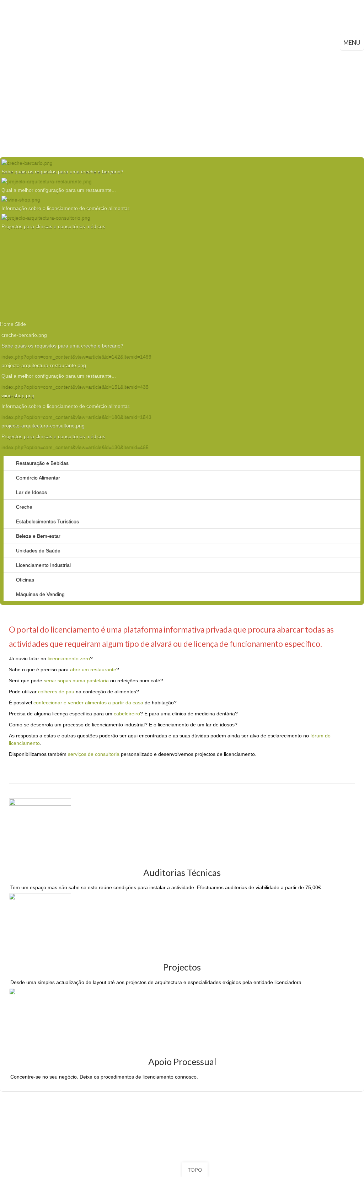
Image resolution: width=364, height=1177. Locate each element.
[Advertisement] (182, 104)
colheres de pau (56, 691)
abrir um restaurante (93, 669)
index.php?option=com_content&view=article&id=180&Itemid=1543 (76, 417)
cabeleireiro (127, 713)
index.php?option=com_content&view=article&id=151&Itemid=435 (75, 386)
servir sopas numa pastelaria (76, 680)
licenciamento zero (69, 658)
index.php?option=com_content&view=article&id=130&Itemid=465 (75, 447)
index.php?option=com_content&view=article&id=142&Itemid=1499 (76, 356)
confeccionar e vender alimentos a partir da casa (88, 702)
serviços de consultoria (93, 754)
